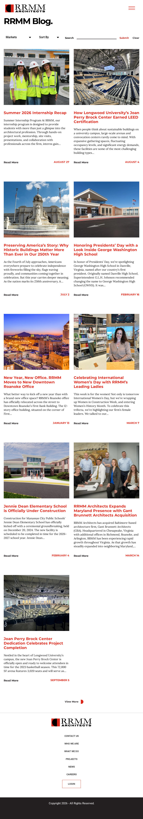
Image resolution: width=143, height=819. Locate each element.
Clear (136, 38)
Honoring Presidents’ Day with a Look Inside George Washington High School (106, 249)
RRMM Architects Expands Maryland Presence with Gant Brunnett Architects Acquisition (105, 510)
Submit (124, 38)
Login (71, 783)
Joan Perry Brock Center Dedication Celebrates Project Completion (33, 643)
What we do (71, 751)
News (71, 766)
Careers (71, 774)
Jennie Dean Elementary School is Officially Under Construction (35, 508)
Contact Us (71, 736)
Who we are (71, 743)
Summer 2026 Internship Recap (35, 113)
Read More (11, 162)
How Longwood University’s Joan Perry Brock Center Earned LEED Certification (106, 117)
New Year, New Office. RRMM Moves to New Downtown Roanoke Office (32, 382)
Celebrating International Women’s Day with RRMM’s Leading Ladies (101, 382)
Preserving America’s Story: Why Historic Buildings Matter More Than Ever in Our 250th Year (36, 249)
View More (71, 701)
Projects (71, 759)
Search (69, 38)
